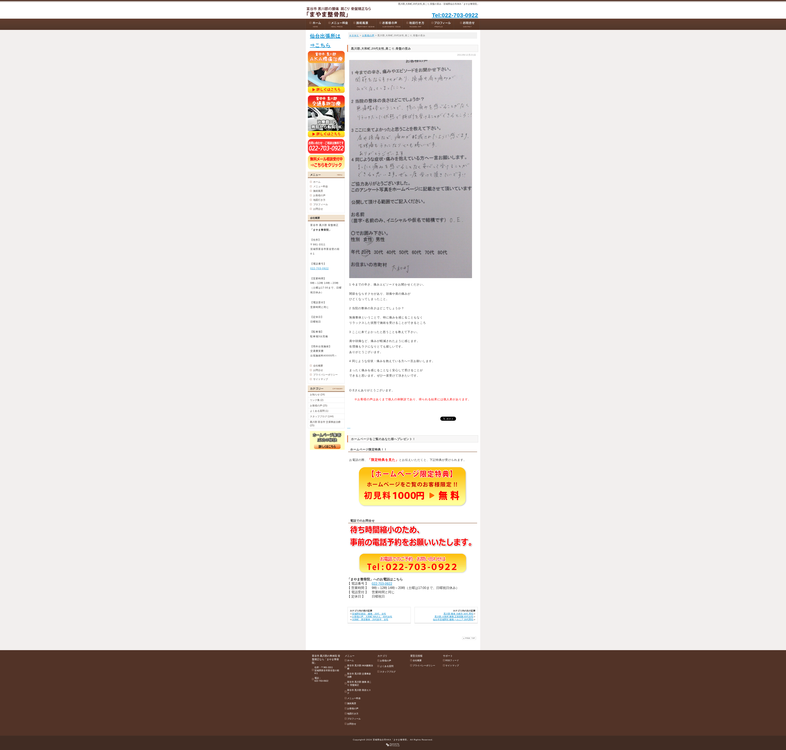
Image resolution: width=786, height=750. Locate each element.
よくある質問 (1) (319, 410)
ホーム (317, 181)
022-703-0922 (382, 583)
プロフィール (320, 204)
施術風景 (318, 190)
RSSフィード (452, 660)
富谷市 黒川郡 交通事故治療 (359, 675)
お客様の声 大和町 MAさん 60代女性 (372, 616)
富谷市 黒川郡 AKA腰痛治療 (360, 667)
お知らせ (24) (317, 394)
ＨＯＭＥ (354, 35)
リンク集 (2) (316, 400)
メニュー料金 (320, 186)
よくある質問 (386, 666)
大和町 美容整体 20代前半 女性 (370, 619)
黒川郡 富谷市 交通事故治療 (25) (325, 424)
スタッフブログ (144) (322, 416)
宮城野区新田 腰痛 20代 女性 (369, 613)
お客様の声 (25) (318, 405)
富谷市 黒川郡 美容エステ (359, 691)
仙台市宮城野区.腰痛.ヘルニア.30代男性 (453, 619)
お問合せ (318, 209)
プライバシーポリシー (325, 374)
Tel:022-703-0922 (455, 15)
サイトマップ (320, 379)
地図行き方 (319, 199)
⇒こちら (320, 45)
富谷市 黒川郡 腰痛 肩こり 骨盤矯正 (359, 683)
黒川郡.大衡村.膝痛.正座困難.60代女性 (454, 616)
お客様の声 (368, 35)
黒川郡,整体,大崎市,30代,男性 (458, 613)
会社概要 (318, 365)
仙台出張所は (325, 36)
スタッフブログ (388, 671)
